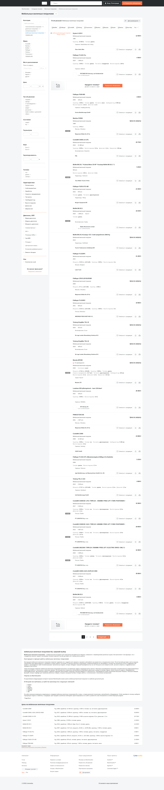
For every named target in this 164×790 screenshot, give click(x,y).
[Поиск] (52, 3)
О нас (23, 759)
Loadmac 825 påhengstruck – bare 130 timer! (87, 388)
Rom (23, 772)
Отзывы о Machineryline (56, 768)
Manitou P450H (78, 118)
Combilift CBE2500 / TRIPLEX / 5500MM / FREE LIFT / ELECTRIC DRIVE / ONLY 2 (99, 547)
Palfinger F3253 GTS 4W (80, 186)
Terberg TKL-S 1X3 (79, 479)
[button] (135, 49)
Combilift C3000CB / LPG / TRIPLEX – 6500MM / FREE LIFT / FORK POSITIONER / (99, 501)
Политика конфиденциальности (59, 762)
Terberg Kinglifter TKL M (81, 322)
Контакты (24, 765)
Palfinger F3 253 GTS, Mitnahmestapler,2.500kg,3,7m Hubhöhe (93, 457)
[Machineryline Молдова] (31, 3)
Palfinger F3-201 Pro (79, 55)
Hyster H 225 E (77, 33)
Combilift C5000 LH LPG (80, 139)
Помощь (24, 762)
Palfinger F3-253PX (79, 253)
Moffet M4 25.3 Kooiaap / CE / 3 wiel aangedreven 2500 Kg (91, 234)
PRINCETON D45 (78, 414)
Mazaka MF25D (78, 360)
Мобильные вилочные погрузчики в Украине (34, 747)
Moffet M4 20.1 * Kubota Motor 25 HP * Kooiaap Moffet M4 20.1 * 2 (94, 164)
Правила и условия (55, 759)
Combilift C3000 (78, 433)
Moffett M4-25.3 (78, 594)
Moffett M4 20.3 (78, 208)
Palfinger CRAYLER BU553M (82, 278)
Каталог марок (54, 771)
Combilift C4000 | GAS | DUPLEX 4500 (85, 571)
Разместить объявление (112, 85)
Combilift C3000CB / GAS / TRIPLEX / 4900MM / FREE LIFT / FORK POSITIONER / (99, 524)
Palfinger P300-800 (79, 94)
